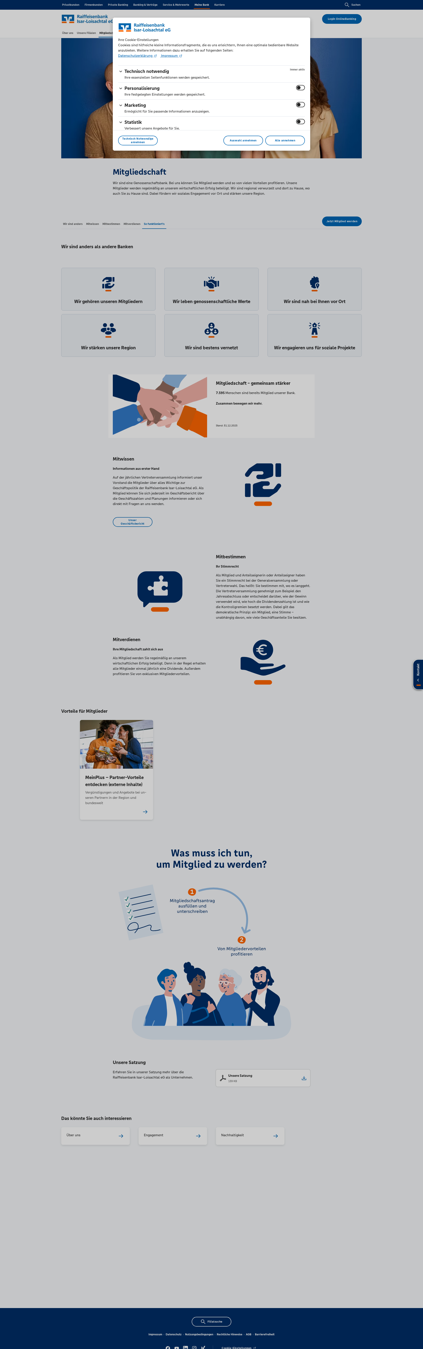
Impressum (169, 56)
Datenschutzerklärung (135, 56)
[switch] (300, 87)
